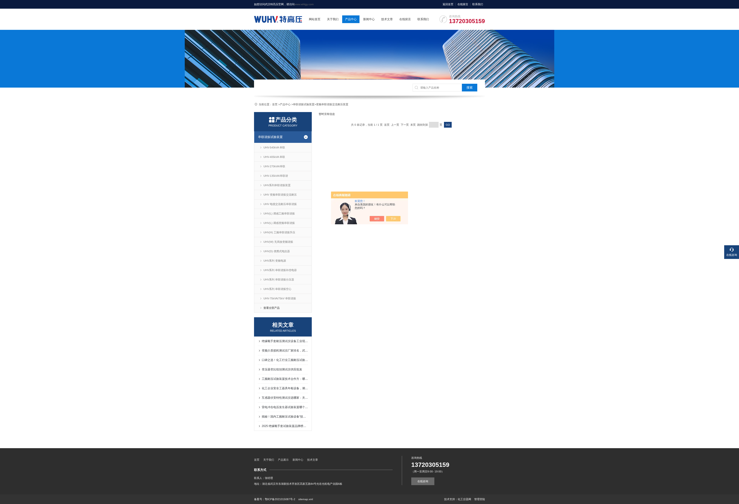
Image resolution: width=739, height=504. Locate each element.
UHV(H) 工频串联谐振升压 (279, 232)
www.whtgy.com (304, 4)
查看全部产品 (271, 307)
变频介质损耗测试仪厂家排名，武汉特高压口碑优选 (285, 350)
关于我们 (333, 19)
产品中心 (351, 19)
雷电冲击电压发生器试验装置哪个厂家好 (285, 407)
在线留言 (462, 4)
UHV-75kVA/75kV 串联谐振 (279, 298)
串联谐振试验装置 (303, 104)
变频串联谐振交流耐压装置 (332, 104)
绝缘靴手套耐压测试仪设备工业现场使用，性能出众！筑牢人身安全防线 (285, 341)
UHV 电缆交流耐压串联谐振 (280, 204)
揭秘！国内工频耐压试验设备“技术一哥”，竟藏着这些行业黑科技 (285, 416)
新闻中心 (369, 19)
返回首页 (448, 4)
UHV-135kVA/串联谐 (275, 175)
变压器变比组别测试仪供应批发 (282, 369)
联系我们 (477, 4)
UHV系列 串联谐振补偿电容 (280, 270)
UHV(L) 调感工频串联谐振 (279, 213)
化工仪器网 (464, 499)
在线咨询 (422, 481)
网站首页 (314, 19)
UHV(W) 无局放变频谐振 (278, 241)
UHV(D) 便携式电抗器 (276, 251)
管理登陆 (479, 499)
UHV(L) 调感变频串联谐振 (279, 222)
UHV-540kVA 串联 (274, 147)
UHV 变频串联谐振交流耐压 (280, 194)
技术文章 (387, 19)
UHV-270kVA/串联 (274, 166)
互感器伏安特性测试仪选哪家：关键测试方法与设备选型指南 (285, 397)
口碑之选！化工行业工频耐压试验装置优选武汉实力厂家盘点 (285, 360)
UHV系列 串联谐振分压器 (278, 279)
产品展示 (283, 459)
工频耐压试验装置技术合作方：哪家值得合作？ (285, 378)
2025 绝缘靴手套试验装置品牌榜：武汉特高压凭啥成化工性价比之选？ (285, 426)
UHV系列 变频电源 (274, 260)
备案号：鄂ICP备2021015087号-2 (274, 499)
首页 (275, 104)
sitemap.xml (305, 499)
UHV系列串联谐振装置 (277, 185)
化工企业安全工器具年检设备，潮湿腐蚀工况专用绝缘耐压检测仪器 (285, 388)
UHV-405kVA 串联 (274, 156)
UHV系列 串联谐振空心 (277, 289)
